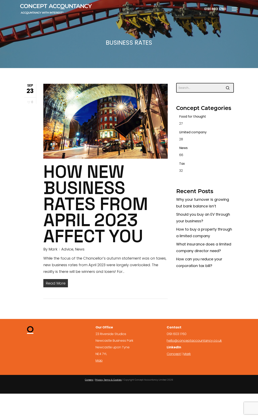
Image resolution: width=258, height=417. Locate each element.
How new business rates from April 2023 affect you (95, 203)
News (79, 249)
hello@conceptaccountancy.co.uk (194, 340)
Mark (53, 249)
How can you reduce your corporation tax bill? (199, 262)
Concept (174, 354)
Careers (89, 379)
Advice (67, 249)
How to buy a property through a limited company (204, 232)
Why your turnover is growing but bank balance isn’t (202, 203)
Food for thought (192, 116)
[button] (235, 9)
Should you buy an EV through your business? (203, 218)
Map (99, 360)
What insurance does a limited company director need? (203, 247)
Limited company (193, 132)
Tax (182, 163)
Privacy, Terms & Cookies (108, 379)
